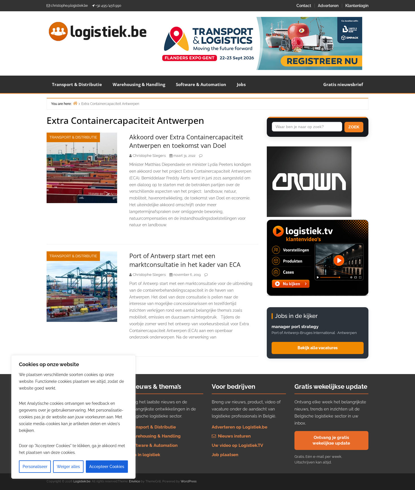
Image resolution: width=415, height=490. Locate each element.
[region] (73, 417)
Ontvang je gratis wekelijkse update (331, 440)
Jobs (241, 84)
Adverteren (328, 5)
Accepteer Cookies (106, 466)
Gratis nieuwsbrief (343, 84)
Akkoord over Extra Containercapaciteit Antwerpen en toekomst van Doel (186, 141)
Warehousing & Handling (139, 84)
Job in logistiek (144, 454)
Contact (303, 5)
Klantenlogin (356, 5)
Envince (134, 481)
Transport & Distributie (77, 84)
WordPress (188, 481)
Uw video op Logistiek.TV (237, 445)
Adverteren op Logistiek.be (239, 427)
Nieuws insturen (234, 436)
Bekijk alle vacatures (318, 348)
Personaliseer (35, 466)
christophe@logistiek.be (69, 6)
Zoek (353, 127)
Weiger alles (68, 466)
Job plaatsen (225, 454)
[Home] (75, 103)
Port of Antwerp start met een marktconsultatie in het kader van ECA (185, 260)
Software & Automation (201, 84)
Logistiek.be (81, 481)
